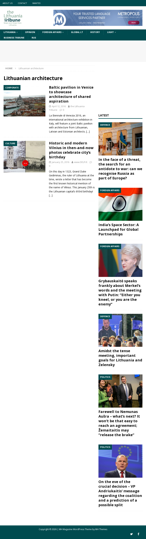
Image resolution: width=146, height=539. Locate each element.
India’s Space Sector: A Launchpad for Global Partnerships (118, 229)
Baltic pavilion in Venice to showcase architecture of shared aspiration (71, 94)
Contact (22, 3)
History (95, 32)
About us (7, 3)
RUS (34, 37)
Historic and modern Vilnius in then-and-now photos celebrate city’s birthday (71, 150)
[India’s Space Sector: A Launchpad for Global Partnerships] (120, 204)
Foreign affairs (51, 32)
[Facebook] (138, 534)
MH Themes (101, 529)
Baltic (80, 123)
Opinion (30, 32)
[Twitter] (131, 534)
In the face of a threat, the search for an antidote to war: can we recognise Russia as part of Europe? (120, 168)
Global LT (77, 32)
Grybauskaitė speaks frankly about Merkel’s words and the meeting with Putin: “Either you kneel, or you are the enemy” (120, 292)
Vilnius (67, 187)
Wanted (36, 3)
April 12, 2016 (59, 106)
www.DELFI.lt (80, 162)
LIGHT (110, 32)
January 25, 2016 (60, 162)
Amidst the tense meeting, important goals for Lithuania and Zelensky (120, 357)
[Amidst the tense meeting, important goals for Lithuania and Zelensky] (120, 330)
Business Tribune (14, 37)
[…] (88, 131)
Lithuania (9, 32)
